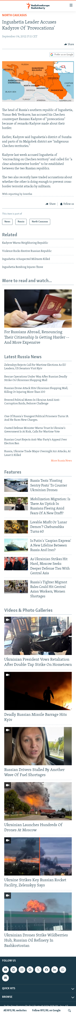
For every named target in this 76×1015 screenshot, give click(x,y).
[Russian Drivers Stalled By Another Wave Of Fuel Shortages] (38, 746)
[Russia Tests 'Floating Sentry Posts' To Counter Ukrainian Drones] (16, 485)
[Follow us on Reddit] (13, 969)
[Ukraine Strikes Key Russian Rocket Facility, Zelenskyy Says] (38, 856)
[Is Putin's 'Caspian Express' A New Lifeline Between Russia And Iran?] (16, 545)
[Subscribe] (5, 977)
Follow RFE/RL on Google (46, 1010)
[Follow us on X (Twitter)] (38, 969)
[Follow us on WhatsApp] (62, 969)
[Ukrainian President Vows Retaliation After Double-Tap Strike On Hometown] (38, 636)
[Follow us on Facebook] (46, 969)
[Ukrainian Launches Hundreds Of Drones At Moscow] (38, 801)
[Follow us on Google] (30, 969)
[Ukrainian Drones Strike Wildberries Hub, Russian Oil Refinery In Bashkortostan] (38, 911)
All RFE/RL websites (15, 1010)
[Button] (69, 44)
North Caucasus (14, 15)
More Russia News (61, 460)
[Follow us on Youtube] (5, 969)
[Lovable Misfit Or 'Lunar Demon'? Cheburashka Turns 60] (16, 526)
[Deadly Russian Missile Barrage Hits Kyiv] (38, 691)
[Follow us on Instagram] (22, 969)
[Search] (69, 1010)
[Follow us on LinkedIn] (54, 969)
